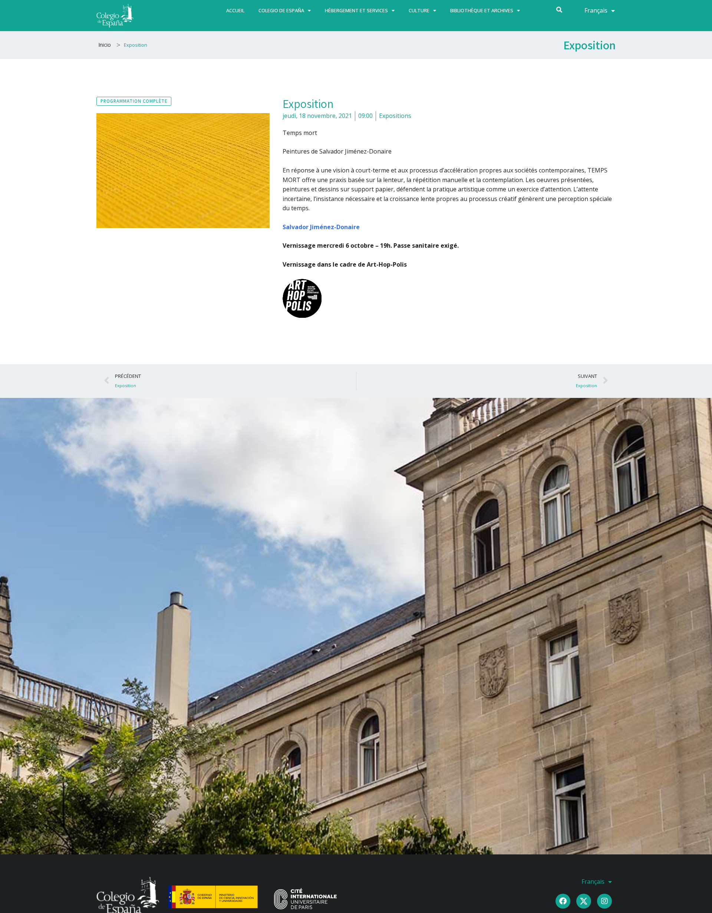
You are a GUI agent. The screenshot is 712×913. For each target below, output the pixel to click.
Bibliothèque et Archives (481, 10)
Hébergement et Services (356, 10)
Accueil (235, 10)
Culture (419, 10)
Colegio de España (281, 10)
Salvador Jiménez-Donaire (321, 227)
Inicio (104, 44)
